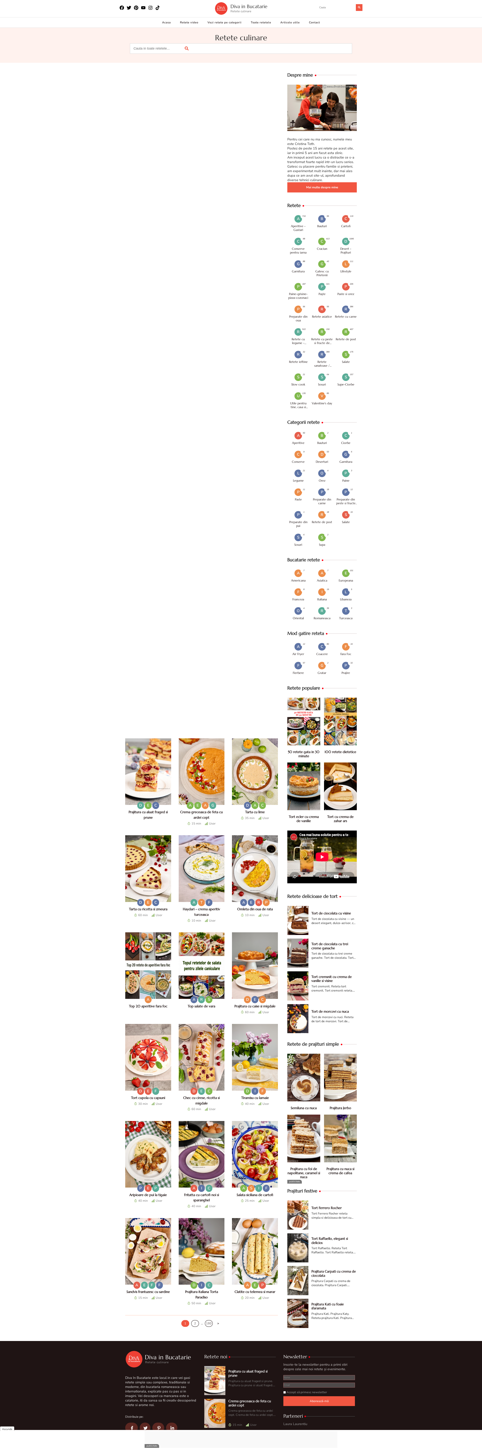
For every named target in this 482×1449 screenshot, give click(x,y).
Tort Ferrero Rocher (326, 1208)
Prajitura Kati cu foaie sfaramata (327, 1306)
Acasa (166, 22)
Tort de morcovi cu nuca (330, 1011)
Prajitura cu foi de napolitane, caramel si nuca (304, 1173)
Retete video (189, 22)
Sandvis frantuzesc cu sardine (148, 1292)
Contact (314, 22)
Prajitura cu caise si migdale (254, 1006)
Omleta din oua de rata (255, 909)
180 (209, 1323)
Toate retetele (261, 22)
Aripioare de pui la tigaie (148, 1194)
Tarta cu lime (255, 812)
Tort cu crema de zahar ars (340, 819)
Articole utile (290, 22)
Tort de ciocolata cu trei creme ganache (329, 946)
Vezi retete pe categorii (224, 22)
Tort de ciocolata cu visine (331, 913)
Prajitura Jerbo (340, 1108)
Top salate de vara (201, 1006)
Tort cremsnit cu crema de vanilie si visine (331, 979)
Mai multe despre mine (322, 187)
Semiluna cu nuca (304, 1108)
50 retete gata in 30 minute (304, 754)
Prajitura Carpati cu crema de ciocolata (333, 1273)
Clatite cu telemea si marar (255, 1292)
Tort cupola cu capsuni (148, 1098)
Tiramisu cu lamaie (255, 1098)
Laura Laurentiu (295, 1424)
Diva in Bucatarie (248, 6)
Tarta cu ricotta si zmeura (148, 909)
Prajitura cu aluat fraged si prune (248, 1373)
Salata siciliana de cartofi (255, 1194)
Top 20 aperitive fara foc (148, 1006)
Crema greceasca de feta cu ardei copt (249, 1403)
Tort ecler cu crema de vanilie (304, 819)
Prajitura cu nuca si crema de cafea (340, 1171)
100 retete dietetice (340, 752)
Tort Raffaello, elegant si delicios (329, 1240)
